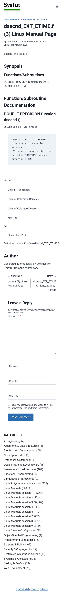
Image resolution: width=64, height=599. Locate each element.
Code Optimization (14, 455)
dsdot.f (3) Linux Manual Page (17, 281)
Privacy (44, 589)
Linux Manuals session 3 (34, 20)
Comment (14, 316)
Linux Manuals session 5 (18, 511)
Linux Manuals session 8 (18, 521)
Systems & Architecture (17, 558)
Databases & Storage (16, 460)
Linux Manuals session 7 (18, 516)
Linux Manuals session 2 (18, 497)
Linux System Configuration (20, 530)
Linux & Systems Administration (22, 483)
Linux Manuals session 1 (18, 492)
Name (13, 366)
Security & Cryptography (18, 549)
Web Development (14, 568)
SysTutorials (23, 589)
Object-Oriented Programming (21, 535)
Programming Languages (18, 539)
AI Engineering (12, 441)
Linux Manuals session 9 (18, 525)
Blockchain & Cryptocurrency (20, 450)
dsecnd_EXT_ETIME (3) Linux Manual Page (44, 283)
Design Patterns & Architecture (21, 464)
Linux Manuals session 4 (18, 507)
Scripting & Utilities (15, 544)
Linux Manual (13, 41)
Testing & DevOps (14, 563)
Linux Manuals (11, 20)
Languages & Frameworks (19, 478)
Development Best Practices (20, 469)
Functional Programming (18, 474)
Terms (35, 589)
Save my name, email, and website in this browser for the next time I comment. (32, 406)
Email (13, 381)
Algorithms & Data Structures (21, 445)
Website (13, 396)
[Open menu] (57, 6)
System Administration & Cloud (22, 554)
